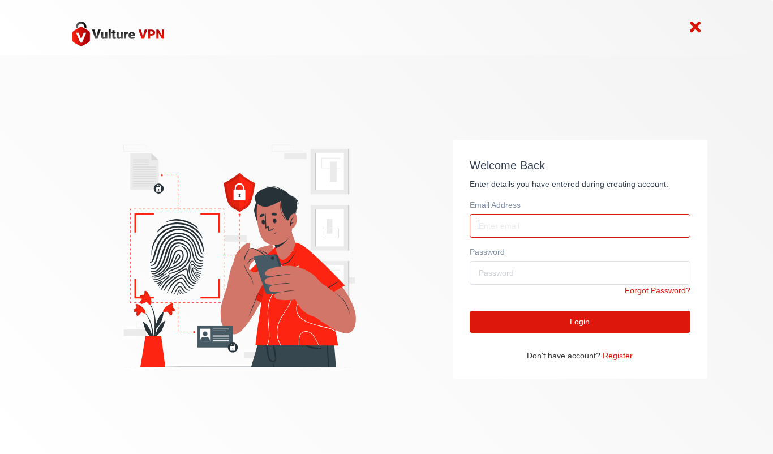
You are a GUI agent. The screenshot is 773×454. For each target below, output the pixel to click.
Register (618, 355)
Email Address (495, 204)
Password (487, 251)
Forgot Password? (657, 290)
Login (580, 321)
